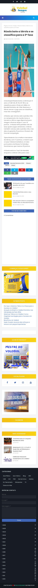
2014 (19, 565)
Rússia (28, 163)
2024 (19, 532)
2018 (19, 552)
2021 (19, 542)
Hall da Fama (22, 479)
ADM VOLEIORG (9, 39)
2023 (19, 535)
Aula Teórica (16, 476)
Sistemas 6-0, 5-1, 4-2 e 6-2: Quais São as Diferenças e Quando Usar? (22, 449)
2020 (19, 545)
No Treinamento (7, 482)
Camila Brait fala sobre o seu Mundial (22, 193)
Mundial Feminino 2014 (17, 163)
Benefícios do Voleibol (11, 320)
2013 (19, 569)
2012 (19, 572)
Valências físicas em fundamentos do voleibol (21, 458)
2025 (19, 528)
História (31, 479)
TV (25, 482)
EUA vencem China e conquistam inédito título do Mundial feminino (23, 201)
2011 (19, 576)
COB (4, 479)
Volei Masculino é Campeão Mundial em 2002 (22, 440)
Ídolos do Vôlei (7, 485)
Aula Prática (6, 476)
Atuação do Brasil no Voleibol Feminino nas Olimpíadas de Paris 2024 (18, 311)
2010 (19, 579)
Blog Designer (20, 585)
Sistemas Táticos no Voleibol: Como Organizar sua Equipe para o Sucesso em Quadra (18, 316)
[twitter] (17, 1)
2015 (19, 562)
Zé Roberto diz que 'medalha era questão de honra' (23, 184)
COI (9, 479)
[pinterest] (25, 1)
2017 (19, 555)
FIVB (14, 479)
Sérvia (7, 165)
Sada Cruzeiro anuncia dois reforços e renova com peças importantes (17, 323)
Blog (24, 476)
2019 (19, 549)
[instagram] (21, 1)
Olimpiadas (18, 482)
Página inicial (8, 26)
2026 (19, 525)
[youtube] (30, 382)
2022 (19, 538)
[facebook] (13, 1)
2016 (19, 559)
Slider (15, 26)
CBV (29, 476)
